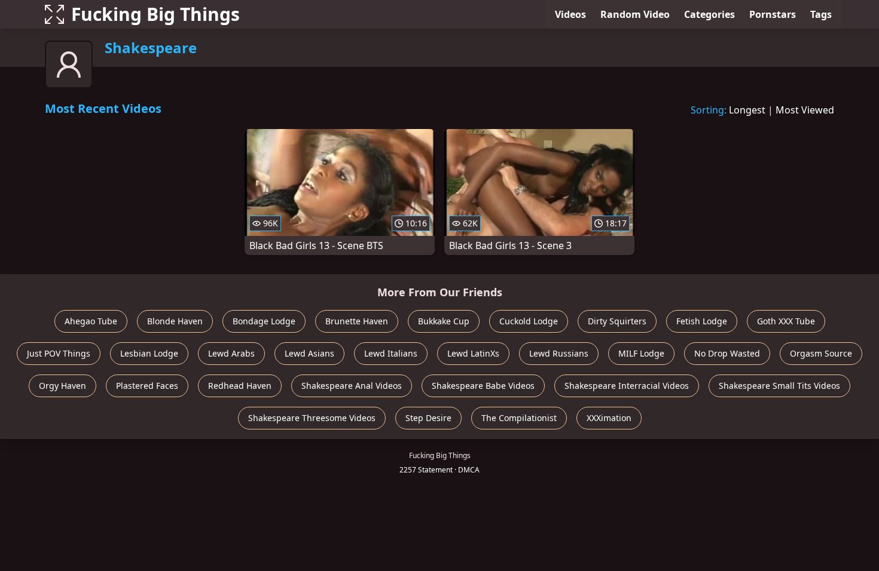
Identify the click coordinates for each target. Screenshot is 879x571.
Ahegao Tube (91, 321)
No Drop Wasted (727, 353)
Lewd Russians (558, 353)
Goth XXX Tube (786, 321)
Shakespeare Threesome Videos (312, 417)
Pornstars (772, 14)
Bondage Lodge (264, 321)
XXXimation (609, 417)
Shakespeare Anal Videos (351, 385)
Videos (570, 14)
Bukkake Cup (443, 321)
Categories (709, 14)
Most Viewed (805, 109)
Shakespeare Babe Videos (483, 385)
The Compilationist (519, 417)
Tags (821, 14)
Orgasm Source (821, 353)
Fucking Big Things (155, 14)
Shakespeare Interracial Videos (626, 385)
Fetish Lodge (701, 321)
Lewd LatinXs (473, 353)
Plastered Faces (147, 385)
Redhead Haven (239, 385)
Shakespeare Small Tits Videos (779, 385)
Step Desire (428, 417)
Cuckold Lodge (528, 321)
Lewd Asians (309, 353)
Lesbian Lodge (149, 353)
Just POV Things (58, 353)
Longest (747, 109)
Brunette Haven (356, 321)
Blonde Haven (175, 321)
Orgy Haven (62, 385)
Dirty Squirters (617, 321)
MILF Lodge (641, 353)
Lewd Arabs (231, 353)
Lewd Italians (390, 353)
